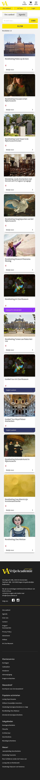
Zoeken (24, 4)
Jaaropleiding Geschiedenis (11, 751)
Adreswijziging (7, 675)
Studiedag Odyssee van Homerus (13, 767)
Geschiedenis (6, 737)
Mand (30, 4)
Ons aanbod (7, 8)
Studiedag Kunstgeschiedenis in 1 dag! (15, 707)
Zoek (33, 21)
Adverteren (6, 636)
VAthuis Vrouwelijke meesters (12, 703)
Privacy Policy (6, 632)
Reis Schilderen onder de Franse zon (14, 759)
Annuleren (5, 671)
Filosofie (5, 729)
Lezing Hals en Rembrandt (10, 763)
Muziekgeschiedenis (9, 741)
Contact (4, 622)
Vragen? (5, 626)
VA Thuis (20, 8)
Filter (20, 26)
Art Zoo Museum (7, 643)
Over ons (5, 618)
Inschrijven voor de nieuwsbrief (12, 689)
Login (33, 8)
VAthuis (4, 640)
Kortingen (5, 663)
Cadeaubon (6, 667)
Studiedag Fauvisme (9, 755)
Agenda (22, 14)
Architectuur (6, 733)
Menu (36, 4)
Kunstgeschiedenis (8, 725)
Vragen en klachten (8, 678)
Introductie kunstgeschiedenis (12, 715)
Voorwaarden (6, 628)
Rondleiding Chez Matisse (10, 711)
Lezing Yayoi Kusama (9, 699)
